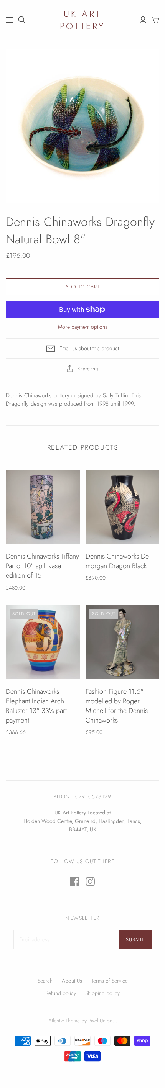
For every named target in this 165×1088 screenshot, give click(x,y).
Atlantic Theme (64, 1020)
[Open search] (22, 20)
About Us (72, 981)
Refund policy (61, 993)
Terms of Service (109, 981)
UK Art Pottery (82, 20)
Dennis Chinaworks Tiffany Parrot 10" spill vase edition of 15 (42, 565)
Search (45, 981)
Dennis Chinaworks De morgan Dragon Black (117, 561)
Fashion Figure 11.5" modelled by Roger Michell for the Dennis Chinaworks (117, 706)
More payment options (82, 327)
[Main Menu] (9, 20)
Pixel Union (100, 1020)
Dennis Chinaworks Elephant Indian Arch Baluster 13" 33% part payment (36, 706)
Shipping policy (102, 993)
